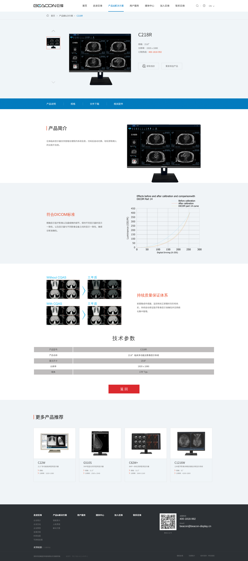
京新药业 (47, 547)
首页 (84, 5)
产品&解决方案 (116, 5)
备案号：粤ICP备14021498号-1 (77, 556)
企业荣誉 (37, 528)
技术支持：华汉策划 (207, 556)
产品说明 (51, 103)
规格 (73, 103)
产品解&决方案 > (67, 15)
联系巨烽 (180, 5)
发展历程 (37, 532)
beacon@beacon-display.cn (195, 526)
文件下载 (94, 103)
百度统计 (192, 556)
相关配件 (118, 103)
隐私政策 (180, 556)
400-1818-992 (188, 518)
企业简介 (37, 520)
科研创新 (37, 536)
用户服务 (134, 5)
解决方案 (56, 528)
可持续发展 (38, 540)
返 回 (124, 389)
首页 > (55, 15)
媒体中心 (149, 5)
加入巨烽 (164, 5)
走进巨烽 (97, 5)
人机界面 (56, 524)
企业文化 (37, 524)
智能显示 (56, 520)
